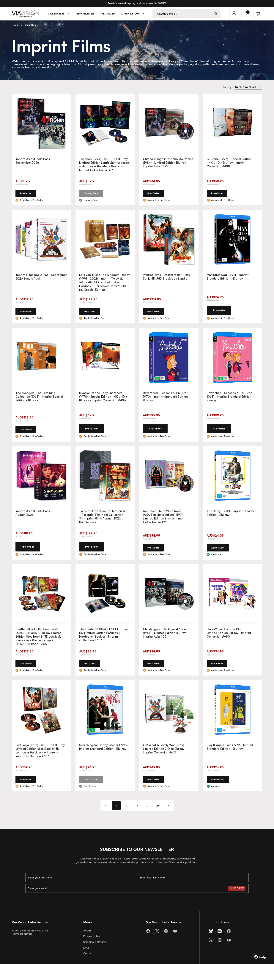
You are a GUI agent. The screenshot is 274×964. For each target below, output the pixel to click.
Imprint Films (31, 24)
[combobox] (182, 14)
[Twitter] (157, 931)
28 (158, 805)
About (87, 930)
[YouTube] (175, 931)
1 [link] (116, 805)
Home (15, 24)
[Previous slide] (93, 3)
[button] (246, 13)
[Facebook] (148, 931)
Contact (88, 953)
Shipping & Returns (95, 941)
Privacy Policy (91, 936)
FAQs (86, 947)
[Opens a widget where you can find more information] (260, 957)
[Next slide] (180, 3)
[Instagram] (166, 931)
